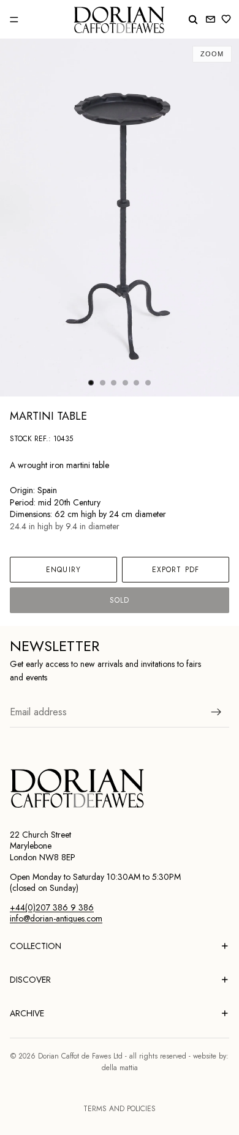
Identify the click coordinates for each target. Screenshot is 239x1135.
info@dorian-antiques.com (56, 918)
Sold (119, 600)
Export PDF (175, 569)
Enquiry (63, 569)
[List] (228, 19)
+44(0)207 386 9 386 (52, 907)
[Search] (193, 19)
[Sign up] (216, 711)
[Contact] (210, 19)
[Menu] (14, 20)
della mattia (120, 1067)
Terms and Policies (119, 1108)
